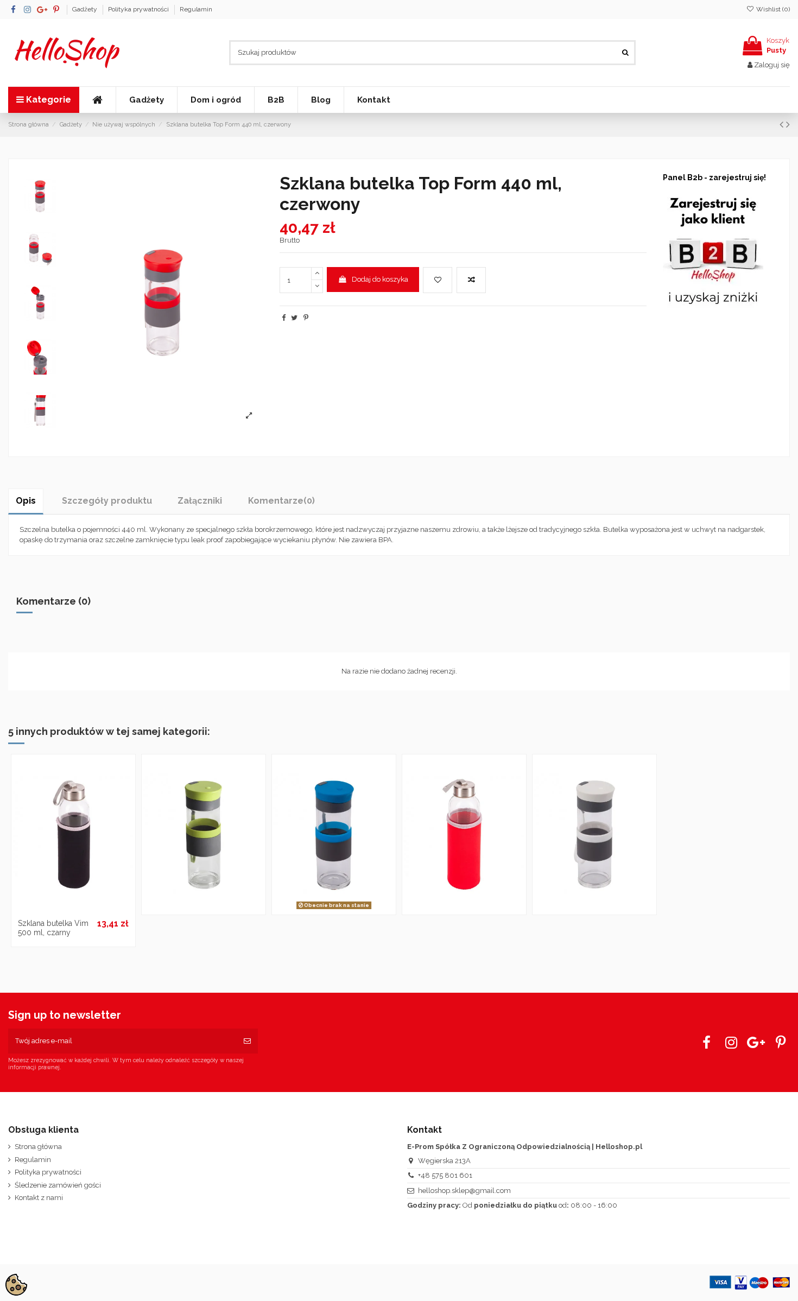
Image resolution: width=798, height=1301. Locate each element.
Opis (26, 501)
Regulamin (196, 9)
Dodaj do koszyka (380, 279)
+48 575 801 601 (445, 1175)
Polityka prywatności (139, 9)
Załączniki (200, 501)
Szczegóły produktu (107, 501)
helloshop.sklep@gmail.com (464, 1190)
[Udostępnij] (284, 318)
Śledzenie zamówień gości (58, 1185)
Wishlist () (772, 9)
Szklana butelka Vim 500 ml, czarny (53, 928)
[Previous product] (783, 124)
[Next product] (788, 124)
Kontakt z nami (39, 1198)
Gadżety (85, 9)
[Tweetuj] (294, 318)
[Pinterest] (305, 318)
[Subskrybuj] (247, 1041)
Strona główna (38, 1147)
